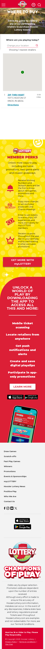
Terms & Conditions (27, 642)
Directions (13, 105)
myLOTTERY (10, 481)
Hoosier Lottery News (14, 486)
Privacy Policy (11, 642)
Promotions (10, 471)
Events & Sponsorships (15, 476)
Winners (8, 466)
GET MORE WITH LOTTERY (22, 262)
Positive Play (10, 491)
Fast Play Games (12, 461)
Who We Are (10, 496)
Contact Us (9, 501)
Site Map (9, 644)
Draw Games (10, 451)
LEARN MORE (22, 386)
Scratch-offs (10, 456)
